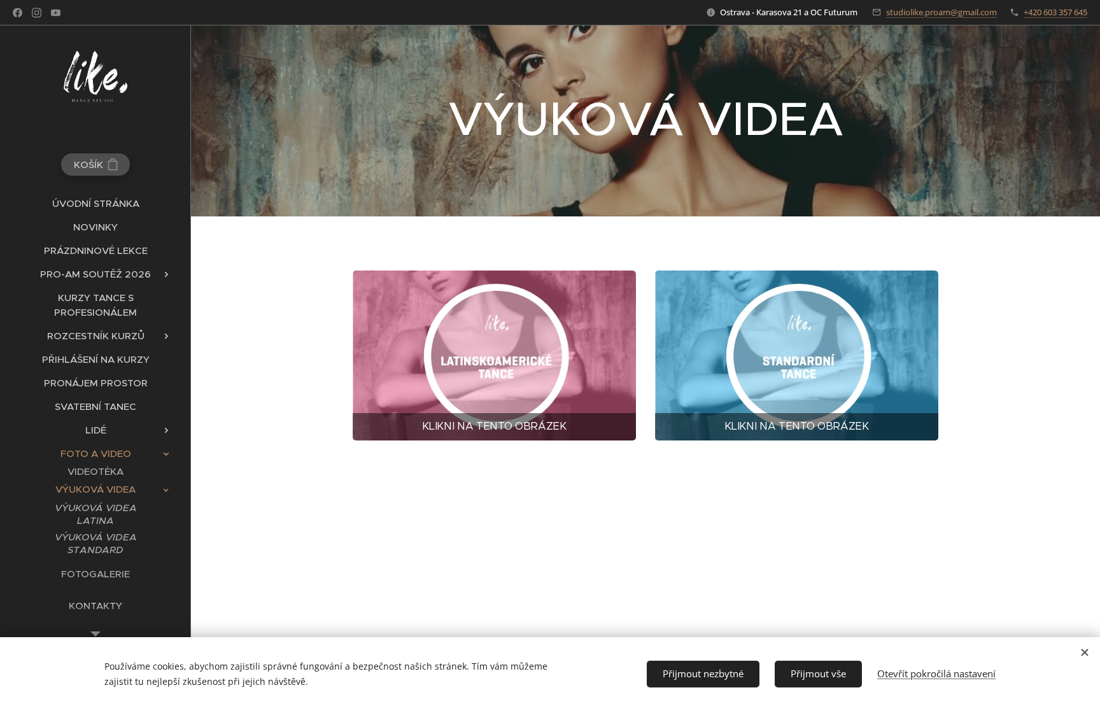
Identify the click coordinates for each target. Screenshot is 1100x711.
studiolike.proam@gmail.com (941, 12)
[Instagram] (37, 13)
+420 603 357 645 (1055, 12)
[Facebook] (17, 13)
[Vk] (56, 13)
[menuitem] (95, 203)
